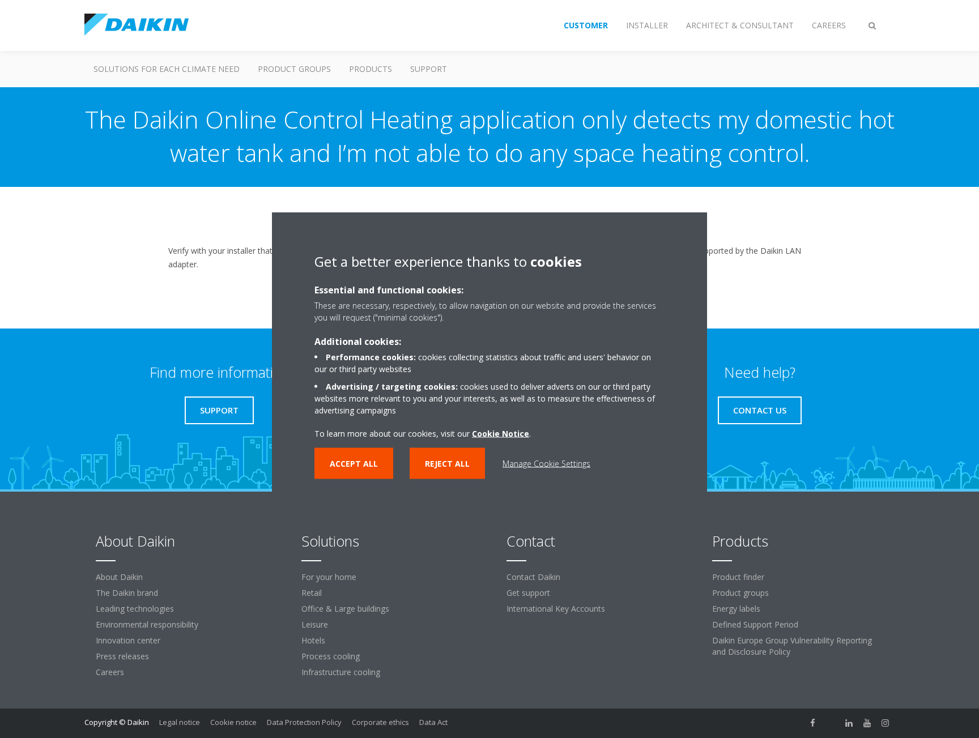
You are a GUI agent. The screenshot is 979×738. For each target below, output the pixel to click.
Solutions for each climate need (166, 68)
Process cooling (330, 656)
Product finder (738, 576)
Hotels (313, 640)
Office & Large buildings (345, 608)
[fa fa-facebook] (813, 723)
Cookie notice (233, 722)
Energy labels (736, 608)
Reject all (447, 463)
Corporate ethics (380, 722)
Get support (528, 592)
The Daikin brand (127, 592)
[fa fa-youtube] (867, 723)
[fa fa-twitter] (831, 723)
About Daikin (119, 576)
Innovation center (128, 640)
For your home (328, 576)
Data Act (433, 722)
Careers (110, 672)
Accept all (354, 463)
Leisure (314, 624)
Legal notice (179, 722)
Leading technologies (135, 608)
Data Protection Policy (304, 722)
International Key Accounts (555, 608)
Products (370, 68)
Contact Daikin (533, 576)
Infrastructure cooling (340, 672)
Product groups (294, 68)
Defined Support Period (755, 624)
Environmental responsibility (147, 624)
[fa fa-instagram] (885, 723)
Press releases (122, 656)
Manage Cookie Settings (546, 463)
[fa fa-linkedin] (849, 723)
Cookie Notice (500, 433)
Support (428, 68)
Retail (311, 592)
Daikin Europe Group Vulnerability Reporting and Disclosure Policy (792, 646)
